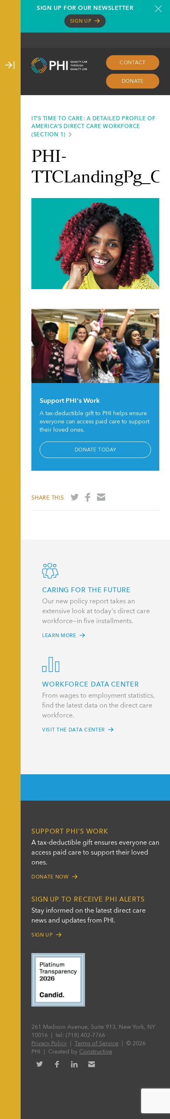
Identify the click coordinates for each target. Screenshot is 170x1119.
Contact (133, 63)
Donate (133, 81)
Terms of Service (96, 1044)
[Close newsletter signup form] (158, 8)
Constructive (95, 1052)
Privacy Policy (49, 1044)
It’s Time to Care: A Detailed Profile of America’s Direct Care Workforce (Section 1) (93, 126)
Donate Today (95, 450)
